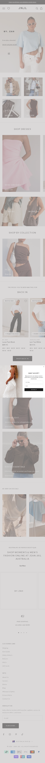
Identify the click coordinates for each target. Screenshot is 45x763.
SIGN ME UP (34, 389)
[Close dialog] (43, 366)
